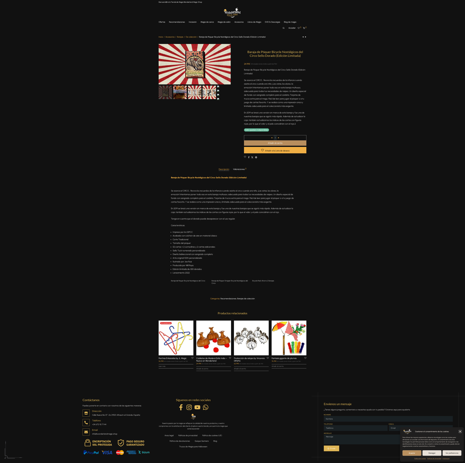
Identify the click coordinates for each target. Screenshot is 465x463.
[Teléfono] (86, 422)
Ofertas (162, 22)
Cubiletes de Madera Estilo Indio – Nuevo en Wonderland (211, 359)
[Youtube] (197, 407)
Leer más (162, 366)
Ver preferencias (452, 453)
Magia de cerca (207, 22)
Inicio (161, 37)
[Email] (86, 432)
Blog (215, 441)
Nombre (327, 415)
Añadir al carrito (275, 143)
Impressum (446, 458)
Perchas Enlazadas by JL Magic (173, 358)
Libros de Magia (254, 22)
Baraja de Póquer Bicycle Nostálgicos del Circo (188, 281)
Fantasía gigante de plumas (284, 358)
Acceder (292, 28)
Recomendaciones (177, 22)
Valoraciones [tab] (239, 169)
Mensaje (328, 433)
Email (95, 430)
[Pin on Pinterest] (256, 157)
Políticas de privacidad (434, 458)
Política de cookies (420, 458)
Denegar (432, 453)
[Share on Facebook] (248, 157)
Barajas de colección (246, 298)
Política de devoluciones (180, 441)
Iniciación (193, 22)
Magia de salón (224, 22)
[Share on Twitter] (252, 157)
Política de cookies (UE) (212, 435)
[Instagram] (189, 407)
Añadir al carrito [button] (202, 369)
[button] (460, 431)
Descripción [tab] (224, 169)
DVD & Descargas (272, 22)
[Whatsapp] (206, 407)
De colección (191, 37)
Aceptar (412, 453)
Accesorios (239, 22)
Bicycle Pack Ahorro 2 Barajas (263, 281)
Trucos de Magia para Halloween (193, 446)
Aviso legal (169, 435)
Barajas (180, 37)
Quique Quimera (202, 441)
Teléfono (96, 420)
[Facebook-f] (181, 407)
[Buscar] (284, 28)
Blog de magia (290, 22)
